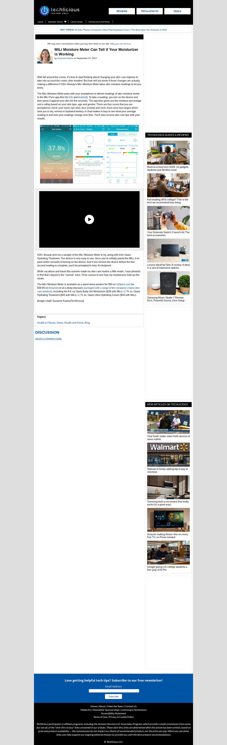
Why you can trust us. (120, 43)
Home (40, 22)
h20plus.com (123, 284)
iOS (71, 97)
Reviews (122, 11)
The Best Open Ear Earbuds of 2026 (149, 30)
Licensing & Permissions (134, 709)
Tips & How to (149, 11)
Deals (177, 11)
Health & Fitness (46, 322)
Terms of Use (100, 716)
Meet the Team (115, 706)
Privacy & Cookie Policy (121, 716)
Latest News (76, 22)
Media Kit (85, 709)
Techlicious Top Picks (99, 22)
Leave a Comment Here (48, 338)
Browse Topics (55, 22)
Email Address (113, 686)
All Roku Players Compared (88, 30)
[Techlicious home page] (59, 15)
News (60, 322)
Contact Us (131, 706)
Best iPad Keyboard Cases (116, 30)
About (102, 706)
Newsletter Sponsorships (106, 709)
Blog (87, 322)
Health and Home (74, 322)
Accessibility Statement (113, 713)
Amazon (53, 288)
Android (82, 97)
